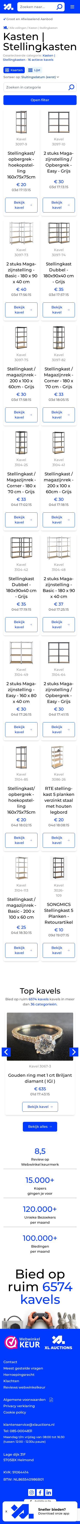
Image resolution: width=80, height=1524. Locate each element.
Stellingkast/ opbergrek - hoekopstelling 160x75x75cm (21, 165)
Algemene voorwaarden (24, 1400)
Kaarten (17, 70)
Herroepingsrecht (19, 1375)
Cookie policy (14, 1412)
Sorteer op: (29, 77)
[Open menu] (72, 7)
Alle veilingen (18, 27)
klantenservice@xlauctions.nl (28, 1425)
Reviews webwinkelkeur (24, 1387)
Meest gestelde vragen (23, 1368)
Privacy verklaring (19, 1406)
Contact (10, 1362)
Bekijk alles (38, 1127)
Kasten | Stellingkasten (43, 27)
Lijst (37, 70)
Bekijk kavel (19, 205)
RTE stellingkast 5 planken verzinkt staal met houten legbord (58, 800)
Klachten (11, 1381)
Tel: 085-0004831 (17, 1431)
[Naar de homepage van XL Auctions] (8, 7)
